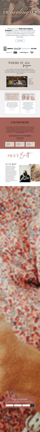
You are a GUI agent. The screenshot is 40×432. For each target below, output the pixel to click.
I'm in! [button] (32, 406)
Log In (37, 1)
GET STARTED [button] (20, 40)
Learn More (12, 109)
